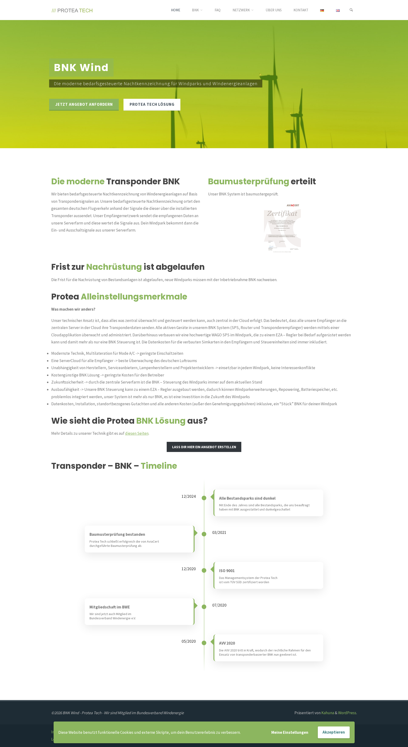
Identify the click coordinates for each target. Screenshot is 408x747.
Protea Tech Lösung (152, 104)
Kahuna (327, 712)
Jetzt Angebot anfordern (84, 104)
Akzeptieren (334, 732)
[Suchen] (351, 10)
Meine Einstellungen (289, 732)
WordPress (347, 712)
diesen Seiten (137, 433)
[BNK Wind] (72, 10)
